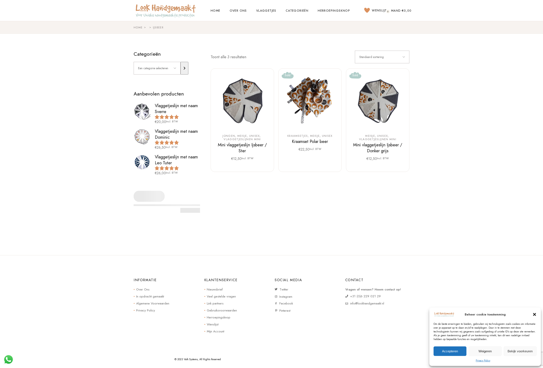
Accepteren (450, 351)
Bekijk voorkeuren (520, 351)
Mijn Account (215, 331)
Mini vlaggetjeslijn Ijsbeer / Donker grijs (377, 148)
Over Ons (143, 289)
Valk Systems (191, 359)
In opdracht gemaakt (150, 296)
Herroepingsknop (218, 317)
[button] (534, 314)
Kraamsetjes (297, 136)
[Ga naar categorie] (184, 68)
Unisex (254, 136)
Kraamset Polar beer (310, 141)
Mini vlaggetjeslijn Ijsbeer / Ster (242, 148)
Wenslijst (212, 324)
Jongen (229, 136)
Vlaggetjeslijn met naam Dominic (176, 134)
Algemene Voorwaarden (152, 303)
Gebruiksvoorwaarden (222, 310)
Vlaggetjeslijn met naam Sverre (176, 109)
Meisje (242, 136)
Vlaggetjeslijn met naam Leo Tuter (176, 160)
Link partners (215, 303)
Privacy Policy (483, 360)
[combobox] (382, 57)
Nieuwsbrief (215, 289)
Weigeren (485, 351)
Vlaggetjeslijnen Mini (242, 139)
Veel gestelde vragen (221, 296)
